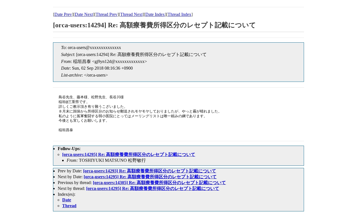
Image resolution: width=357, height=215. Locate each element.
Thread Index (179, 14)
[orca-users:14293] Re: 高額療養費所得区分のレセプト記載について (149, 170)
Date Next (84, 14)
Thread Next (131, 14)
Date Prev (63, 14)
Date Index (155, 14)
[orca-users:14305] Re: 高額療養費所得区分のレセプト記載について (159, 182)
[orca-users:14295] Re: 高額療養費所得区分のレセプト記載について (128, 154)
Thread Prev (106, 14)
